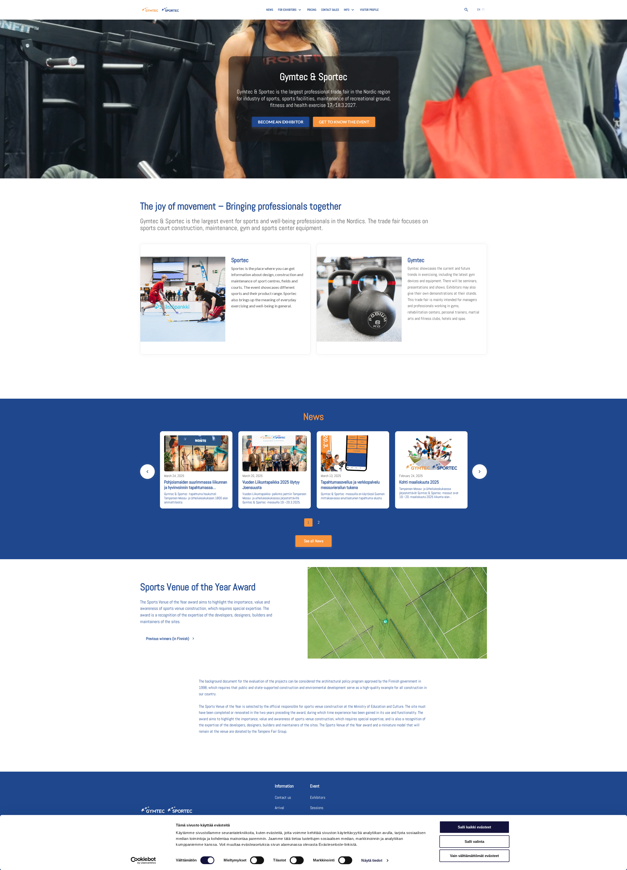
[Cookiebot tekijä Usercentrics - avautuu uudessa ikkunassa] (143, 860)
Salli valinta (474, 841)
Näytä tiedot (371, 860)
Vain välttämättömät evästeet (474, 856)
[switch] (257, 860)
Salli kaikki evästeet (474, 827)
